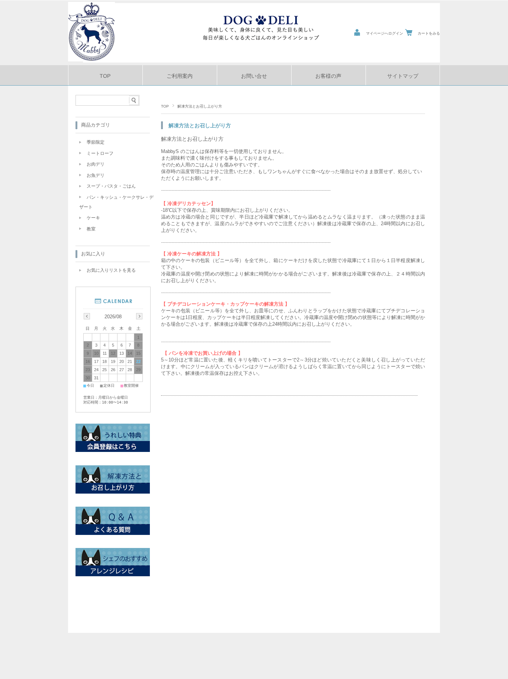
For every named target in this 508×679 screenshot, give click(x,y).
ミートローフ (100, 153)
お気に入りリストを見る (111, 270)
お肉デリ (96, 164)
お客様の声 (328, 76)
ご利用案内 (180, 76)
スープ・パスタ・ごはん (111, 186)
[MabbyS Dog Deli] (91, 59)
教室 (91, 229)
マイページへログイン (384, 33)
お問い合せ (254, 76)
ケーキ (93, 217)
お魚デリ (96, 175)
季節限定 (96, 142)
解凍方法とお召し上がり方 (192, 139)
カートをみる (429, 33)
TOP (105, 76)
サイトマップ (402, 76)
